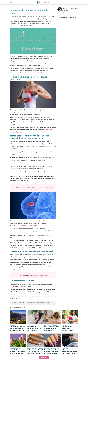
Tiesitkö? (64, 325)
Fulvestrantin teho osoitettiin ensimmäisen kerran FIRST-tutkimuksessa (30, 221)
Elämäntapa (13, 325)
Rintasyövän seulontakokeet (40, 275)
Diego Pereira (65, 10)
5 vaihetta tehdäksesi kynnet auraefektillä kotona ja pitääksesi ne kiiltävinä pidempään (52, 351)
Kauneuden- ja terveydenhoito (52, 325)
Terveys (11, 6)
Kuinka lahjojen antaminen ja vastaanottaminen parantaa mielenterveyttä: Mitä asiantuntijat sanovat (69, 328)
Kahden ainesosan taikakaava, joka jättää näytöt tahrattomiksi (69, 351)
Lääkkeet (17, 6)
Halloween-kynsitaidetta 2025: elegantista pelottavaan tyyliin (35, 351)
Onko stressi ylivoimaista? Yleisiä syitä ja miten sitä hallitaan (34, 328)
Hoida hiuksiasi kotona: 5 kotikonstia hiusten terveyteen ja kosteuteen (52, 328)
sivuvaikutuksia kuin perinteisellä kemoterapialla (30, 73)
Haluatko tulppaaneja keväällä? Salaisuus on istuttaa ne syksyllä (17, 351)
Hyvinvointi (30, 325)
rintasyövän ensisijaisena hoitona (30, 225)
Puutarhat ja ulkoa (15, 348)
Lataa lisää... (44, 357)
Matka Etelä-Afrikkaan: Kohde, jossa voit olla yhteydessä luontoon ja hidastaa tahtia (18, 328)
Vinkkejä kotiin (66, 348)
